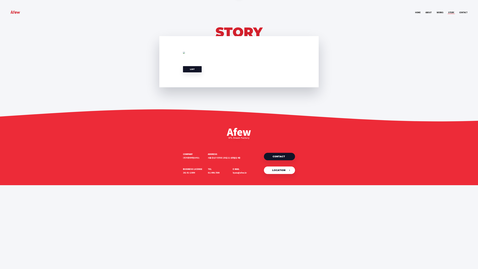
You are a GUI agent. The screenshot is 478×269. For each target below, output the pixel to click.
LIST (192, 69)
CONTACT (279, 156)
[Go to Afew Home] (17, 13)
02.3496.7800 (214, 172)
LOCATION (278, 170)
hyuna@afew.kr (240, 172)
